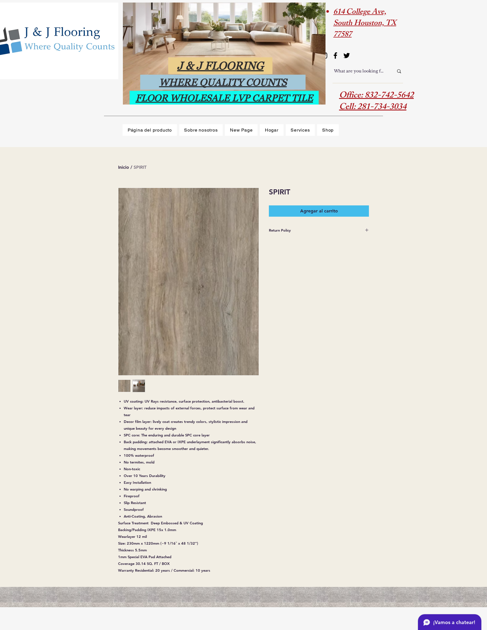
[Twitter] (346, 55)
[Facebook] (335, 55)
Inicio (123, 167)
